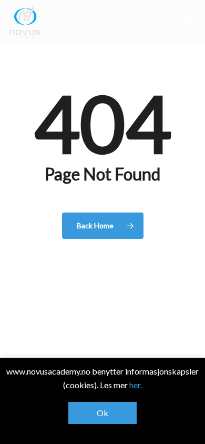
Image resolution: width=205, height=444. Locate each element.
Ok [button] (102, 413)
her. (135, 385)
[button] (190, 22)
